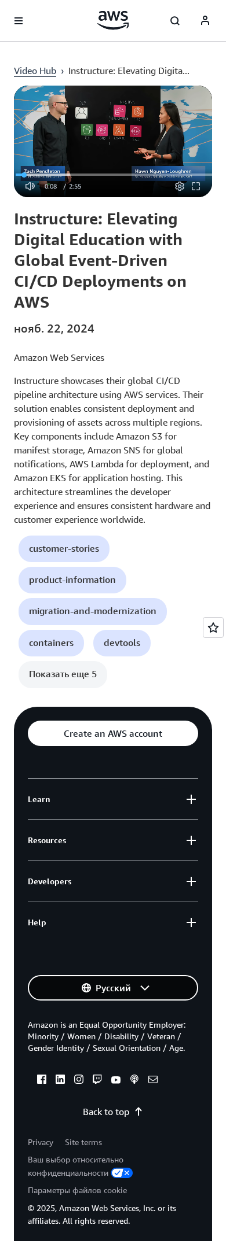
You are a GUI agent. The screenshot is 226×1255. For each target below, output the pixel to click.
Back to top (106, 1111)
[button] (64, 549)
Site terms (83, 1142)
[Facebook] (41, 1081)
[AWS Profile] (205, 20)
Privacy (40, 1142)
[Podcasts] (134, 1081)
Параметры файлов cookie (77, 1190)
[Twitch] (97, 1081)
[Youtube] (116, 1081)
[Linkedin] (60, 1081)
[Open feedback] (213, 627)
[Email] (153, 1081)
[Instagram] (78, 1081)
